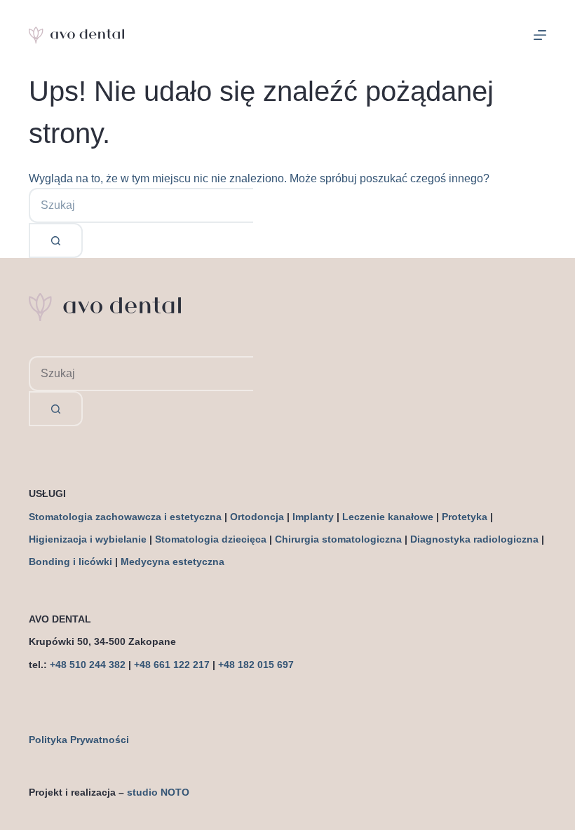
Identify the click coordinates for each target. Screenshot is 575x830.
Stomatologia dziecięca (210, 539)
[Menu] (540, 35)
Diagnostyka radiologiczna (474, 539)
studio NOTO (158, 792)
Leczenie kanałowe (387, 516)
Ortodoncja (257, 516)
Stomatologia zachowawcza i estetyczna (125, 516)
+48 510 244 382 (88, 664)
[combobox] (141, 205)
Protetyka (464, 516)
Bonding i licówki (70, 561)
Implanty (313, 516)
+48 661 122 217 (172, 664)
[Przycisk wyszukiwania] (56, 240)
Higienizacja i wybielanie (88, 539)
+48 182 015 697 (256, 664)
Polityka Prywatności (79, 739)
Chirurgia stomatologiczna (338, 539)
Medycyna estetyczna (172, 561)
